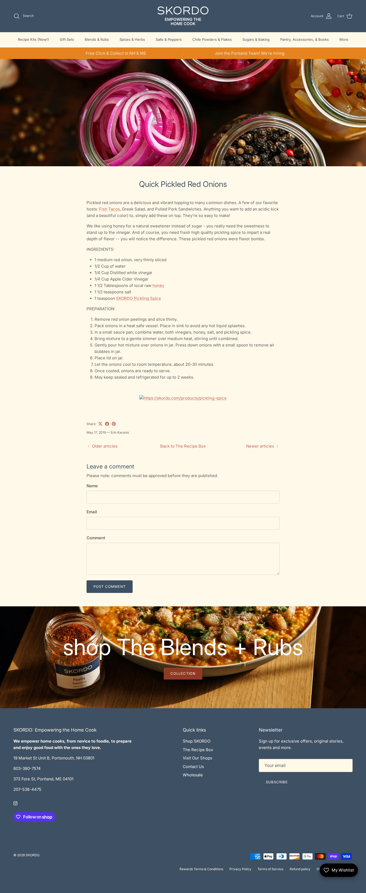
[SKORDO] (183, 16)
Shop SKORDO (196, 741)
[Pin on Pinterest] (114, 424)
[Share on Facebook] (107, 424)
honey (158, 285)
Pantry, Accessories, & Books (304, 39)
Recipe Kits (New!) (33, 39)
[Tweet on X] (100, 424)
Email (92, 511)
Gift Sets (67, 39)
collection (182, 673)
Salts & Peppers (169, 39)
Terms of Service (270, 869)
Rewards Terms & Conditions (201, 869)
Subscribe (277, 782)
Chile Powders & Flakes (212, 39)
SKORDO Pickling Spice (138, 298)
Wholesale (193, 774)
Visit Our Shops (197, 758)
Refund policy (300, 869)
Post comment (110, 586)
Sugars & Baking (256, 39)
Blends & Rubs (97, 39)
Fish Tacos (109, 209)
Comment (96, 537)
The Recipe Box (198, 749)
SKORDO (32, 855)
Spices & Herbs (132, 39)
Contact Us (193, 766)
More (343, 39)
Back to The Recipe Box (183, 446)
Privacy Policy (240, 869)
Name (92, 485)
